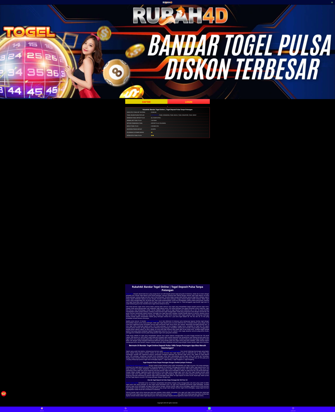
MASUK (42, 411)
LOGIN (188, 101)
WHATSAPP (209, 411)
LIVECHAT (293, 411)
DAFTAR (146, 101)
